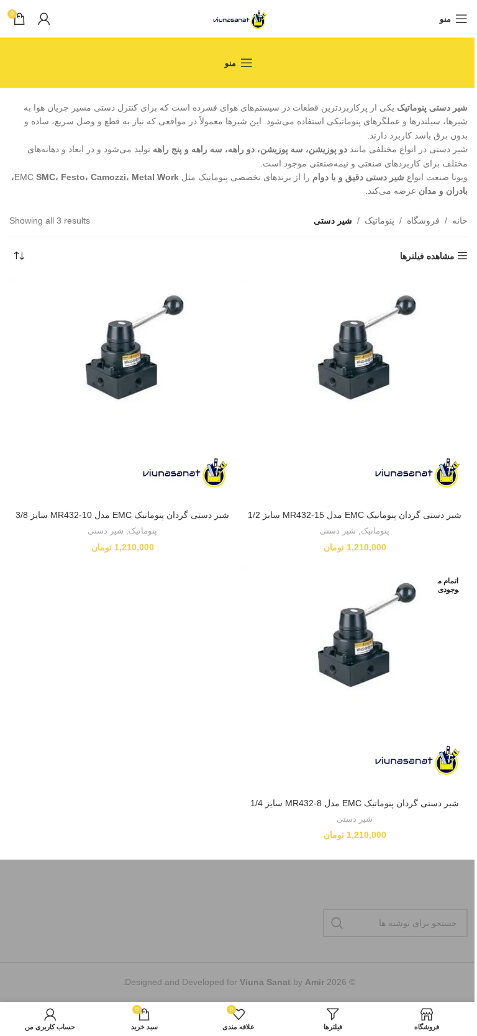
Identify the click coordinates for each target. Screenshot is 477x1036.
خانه (460, 220)
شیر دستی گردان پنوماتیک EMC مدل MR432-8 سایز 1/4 (354, 803)
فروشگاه (423, 220)
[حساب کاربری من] (44, 18)
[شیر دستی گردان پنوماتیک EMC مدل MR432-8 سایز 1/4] (355, 678)
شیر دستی (338, 530)
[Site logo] (239, 18)
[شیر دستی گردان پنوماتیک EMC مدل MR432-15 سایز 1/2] (355, 391)
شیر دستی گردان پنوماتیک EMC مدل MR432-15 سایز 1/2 (354, 515)
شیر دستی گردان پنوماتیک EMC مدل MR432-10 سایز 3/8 (122, 515)
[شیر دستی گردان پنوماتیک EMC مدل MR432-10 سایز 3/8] (122, 391)
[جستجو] (337, 923)
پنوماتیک (379, 220)
